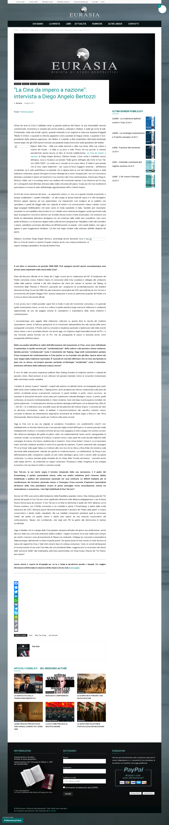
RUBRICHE (97, 24)
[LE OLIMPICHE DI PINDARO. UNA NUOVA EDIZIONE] (91, 683)
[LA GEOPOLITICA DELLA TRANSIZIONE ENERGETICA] (28, 683)
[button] (152, 24)
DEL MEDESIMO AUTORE (53, 668)
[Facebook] (131, 2)
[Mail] (140, 2)
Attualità (33, 84)
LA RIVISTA (54, 24)
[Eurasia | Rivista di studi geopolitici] (84, 12)
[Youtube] (153, 2)
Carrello (95, 2)
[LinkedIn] (60, 596)
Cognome (67, 767)
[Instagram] (136, 2)
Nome (65, 757)
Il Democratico (27, 112)
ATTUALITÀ (80, 24)
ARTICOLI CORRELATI (25, 668)
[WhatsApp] (60, 600)
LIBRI (68, 24)
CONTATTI (133, 24)
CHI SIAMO (37, 24)
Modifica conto (47, 2)
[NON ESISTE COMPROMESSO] (60, 683)
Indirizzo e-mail (69, 777)
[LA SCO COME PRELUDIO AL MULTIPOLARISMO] (60, 712)
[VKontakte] (149, 2)
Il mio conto (20, 2)
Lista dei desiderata (81, 2)
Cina (30, 635)
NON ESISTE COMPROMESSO (57, 696)
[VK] (60, 604)
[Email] (60, 630)
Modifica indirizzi (63, 2)
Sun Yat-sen (53, 635)
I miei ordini (33, 2)
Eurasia (19, 103)
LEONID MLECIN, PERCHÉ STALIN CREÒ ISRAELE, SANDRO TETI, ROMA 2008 (28, 726)
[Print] (60, 621)
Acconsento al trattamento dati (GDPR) (81, 787)
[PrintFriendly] (60, 617)
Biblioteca (26, 84)
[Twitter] (144, 2)
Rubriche (17, 84)
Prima (16, 30)
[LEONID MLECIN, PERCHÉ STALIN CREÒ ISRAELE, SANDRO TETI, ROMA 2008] (28, 712)
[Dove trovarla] (144, 24)
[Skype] (60, 613)
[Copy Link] (60, 625)
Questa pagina (74, 568)
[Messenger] (60, 587)
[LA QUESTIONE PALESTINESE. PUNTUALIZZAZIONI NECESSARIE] (91, 712)
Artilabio (52, 811)
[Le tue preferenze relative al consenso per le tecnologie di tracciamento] (12, 820)
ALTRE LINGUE (115, 24)
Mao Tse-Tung (40, 635)
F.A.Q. (103, 2)
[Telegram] (60, 609)
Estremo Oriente (43, 84)
